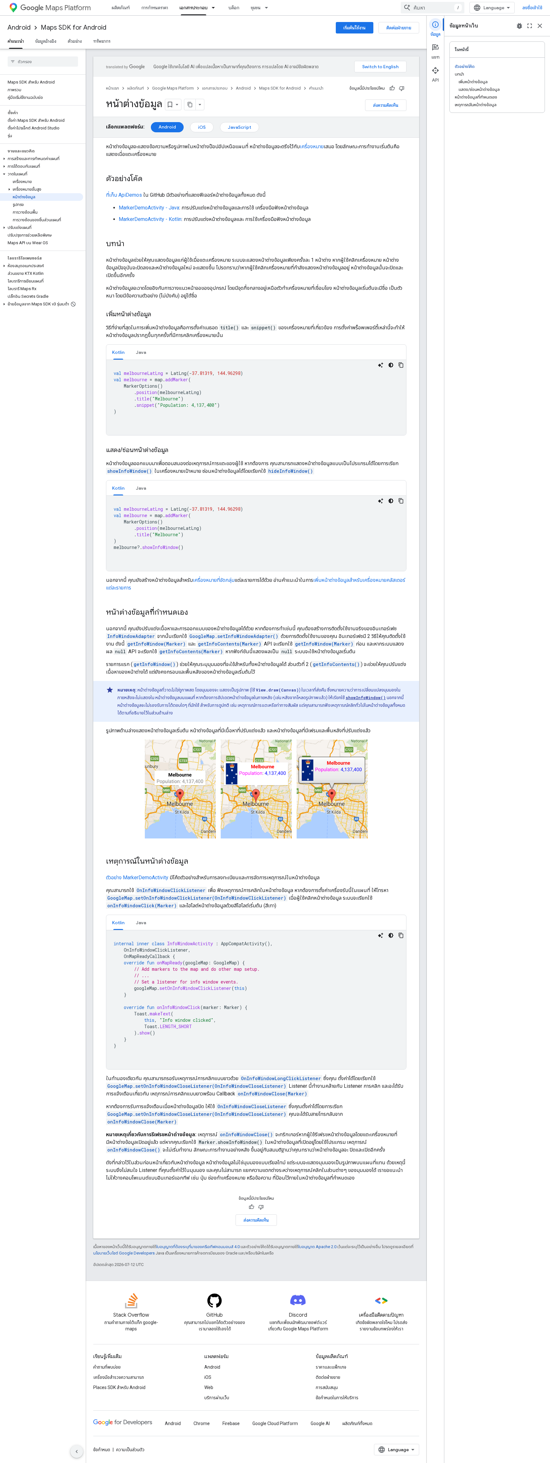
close (540, 26)
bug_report (519, 26)
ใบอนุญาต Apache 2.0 (317, 1246)
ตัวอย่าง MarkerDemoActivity (137, 877)
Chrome (202, 1423)
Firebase (231, 1423)
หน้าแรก (112, 88)
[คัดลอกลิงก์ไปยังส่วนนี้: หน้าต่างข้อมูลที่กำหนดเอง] (194, 613)
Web (208, 1387)
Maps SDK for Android (73, 28)
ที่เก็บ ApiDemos (124, 195)
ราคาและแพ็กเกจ (331, 1367)
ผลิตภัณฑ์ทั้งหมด (357, 1423)
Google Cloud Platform (275, 1423)
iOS (202, 127)
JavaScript (239, 127)
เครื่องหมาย (312, 146)
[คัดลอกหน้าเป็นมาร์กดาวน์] (190, 104)
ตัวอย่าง (75, 41)
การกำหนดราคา (154, 8)
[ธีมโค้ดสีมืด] (391, 365)
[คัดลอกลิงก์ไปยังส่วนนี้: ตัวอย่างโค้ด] (149, 179)
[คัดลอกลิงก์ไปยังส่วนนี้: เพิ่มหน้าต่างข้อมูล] (157, 314)
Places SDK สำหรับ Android (119, 1387)
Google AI (320, 1423)
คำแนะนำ (16, 41)
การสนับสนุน (327, 1387)
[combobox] (432, 7)
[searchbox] (43, 61)
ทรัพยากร (101, 41)
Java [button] (141, 352)
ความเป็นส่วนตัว (130, 1449)
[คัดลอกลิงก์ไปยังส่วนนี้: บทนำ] (130, 244)
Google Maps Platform (173, 88)
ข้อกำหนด (101, 1449)
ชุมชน (256, 8)
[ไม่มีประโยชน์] (401, 88)
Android (19, 28)
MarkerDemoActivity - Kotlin (150, 219)
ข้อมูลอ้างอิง (45, 41)
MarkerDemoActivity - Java (149, 208)
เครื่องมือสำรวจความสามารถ (118, 1377)
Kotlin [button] (118, 352)
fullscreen (529, 26)
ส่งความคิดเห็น (385, 105)
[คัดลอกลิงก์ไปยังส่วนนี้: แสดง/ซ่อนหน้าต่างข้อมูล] (174, 450)
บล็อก (234, 8)
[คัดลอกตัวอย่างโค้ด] (401, 365)
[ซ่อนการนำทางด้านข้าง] (76, 1451)
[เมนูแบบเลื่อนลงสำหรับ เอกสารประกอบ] (215, 7)
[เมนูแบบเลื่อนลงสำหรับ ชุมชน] (268, 7)
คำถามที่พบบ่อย (107, 1367)
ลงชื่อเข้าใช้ (532, 7)
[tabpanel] (256, 397)
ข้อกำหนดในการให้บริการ (337, 1397)
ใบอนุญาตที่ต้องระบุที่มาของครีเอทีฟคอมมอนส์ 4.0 (198, 1246)
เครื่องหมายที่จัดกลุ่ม (214, 580)
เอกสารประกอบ (194, 8)
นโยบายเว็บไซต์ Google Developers (124, 1253)
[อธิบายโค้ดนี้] (381, 365)
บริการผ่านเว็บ (216, 1397)
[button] (41, 159)
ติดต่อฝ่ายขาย (398, 28)
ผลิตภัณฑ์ (121, 8)
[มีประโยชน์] (392, 88)
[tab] (118, 352)
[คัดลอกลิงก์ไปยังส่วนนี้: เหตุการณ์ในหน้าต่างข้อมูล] (194, 861)
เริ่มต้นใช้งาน (354, 28)
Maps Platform (68, 8)
